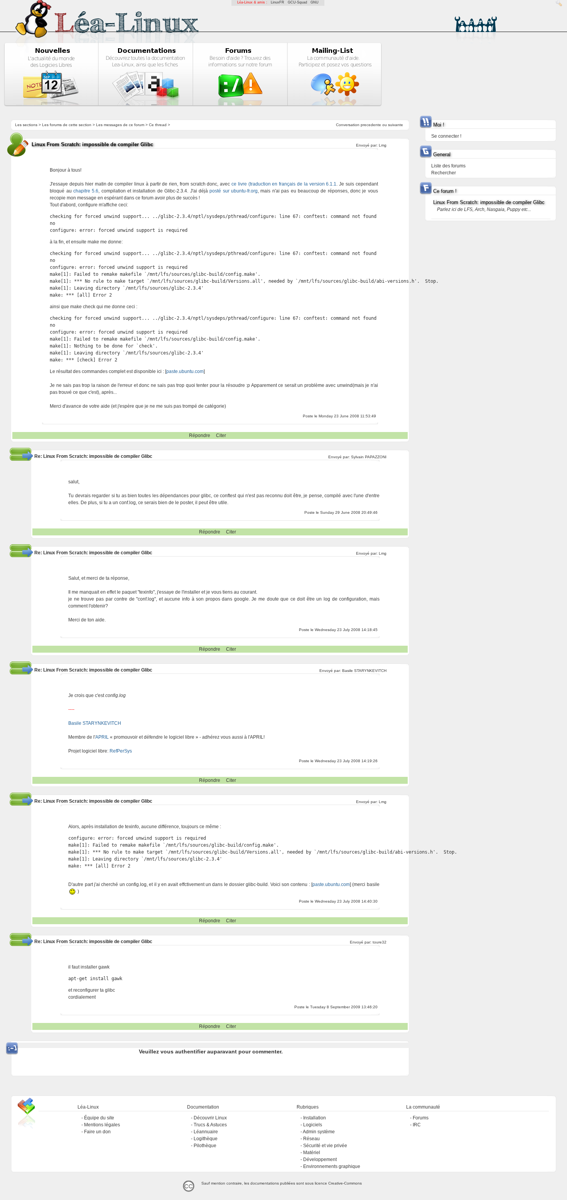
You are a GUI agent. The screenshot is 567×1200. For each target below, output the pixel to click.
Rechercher (443, 173)
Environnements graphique (331, 1166)
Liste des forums (448, 166)
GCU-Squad (297, 2)
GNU (314, 2)
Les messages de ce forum (120, 125)
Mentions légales (102, 1124)
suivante (395, 125)
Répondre (199, 435)
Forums (421, 1118)
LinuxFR (277, 2)
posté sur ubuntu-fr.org (233, 191)
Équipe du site (99, 1118)
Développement (320, 1159)
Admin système (319, 1131)
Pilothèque (205, 1145)
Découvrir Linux (210, 1118)
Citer (221, 435)
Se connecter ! (446, 136)
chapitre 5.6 (85, 191)
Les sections (26, 125)
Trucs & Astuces (210, 1124)
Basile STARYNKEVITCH (364, 670)
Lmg (382, 145)
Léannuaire (206, 1131)
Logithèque (206, 1138)
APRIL (102, 737)
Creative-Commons (345, 1183)
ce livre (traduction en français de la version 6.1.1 (283, 184)
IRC (417, 1124)
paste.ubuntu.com (185, 371)
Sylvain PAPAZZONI (368, 457)
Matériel (311, 1152)
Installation (314, 1118)
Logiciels (312, 1124)
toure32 (379, 942)
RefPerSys (121, 751)
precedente (371, 125)
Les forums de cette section (66, 125)
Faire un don (97, 1131)
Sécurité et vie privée (325, 1145)
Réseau (311, 1138)
